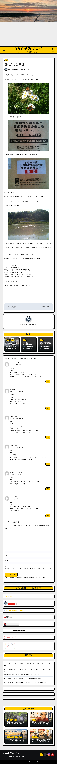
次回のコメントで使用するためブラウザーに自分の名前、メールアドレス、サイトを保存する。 (28, 569)
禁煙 (6, 60)
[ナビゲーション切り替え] (4, 50)
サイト (6, 560)
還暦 (15, 719)
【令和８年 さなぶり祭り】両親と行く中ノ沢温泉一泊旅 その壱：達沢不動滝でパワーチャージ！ (15, 724)
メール (6, 555)
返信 (48, 381)
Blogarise (32, 762)
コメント (8, 528)
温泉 (11, 719)
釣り (21, 736)
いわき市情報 (10, 736)
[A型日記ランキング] (8, 617)
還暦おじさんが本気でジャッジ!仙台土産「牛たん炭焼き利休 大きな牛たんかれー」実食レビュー (41, 724)
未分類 (34, 719)
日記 (8, 340)
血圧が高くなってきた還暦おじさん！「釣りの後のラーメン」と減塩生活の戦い (25, 682)
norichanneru (15, 69)
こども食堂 (35, 736)
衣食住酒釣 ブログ (28, 48)
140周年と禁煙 (45, 307)
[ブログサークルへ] (11, 624)
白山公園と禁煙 (12, 307)
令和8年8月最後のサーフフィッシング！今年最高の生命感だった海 (22, 675)
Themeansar (40, 762)
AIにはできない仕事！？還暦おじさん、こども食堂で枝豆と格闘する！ (23, 679)
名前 (6, 550)
